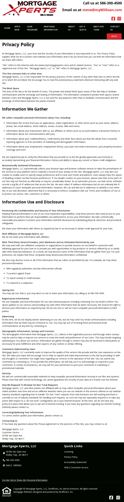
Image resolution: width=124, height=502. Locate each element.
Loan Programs (32, 28)
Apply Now (17, 28)
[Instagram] (119, 19)
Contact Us (115, 28)
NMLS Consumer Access (76, 467)
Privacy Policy (70, 456)
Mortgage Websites (23, 491)
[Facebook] (113, 19)
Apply (114, 36)
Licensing (68, 451)
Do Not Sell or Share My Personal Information (24, 480)
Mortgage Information (51, 28)
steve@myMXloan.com (102, 9)
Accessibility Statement (75, 462)
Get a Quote (82, 28)
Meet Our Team (98, 28)
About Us (71, 28)
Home (7, 28)
